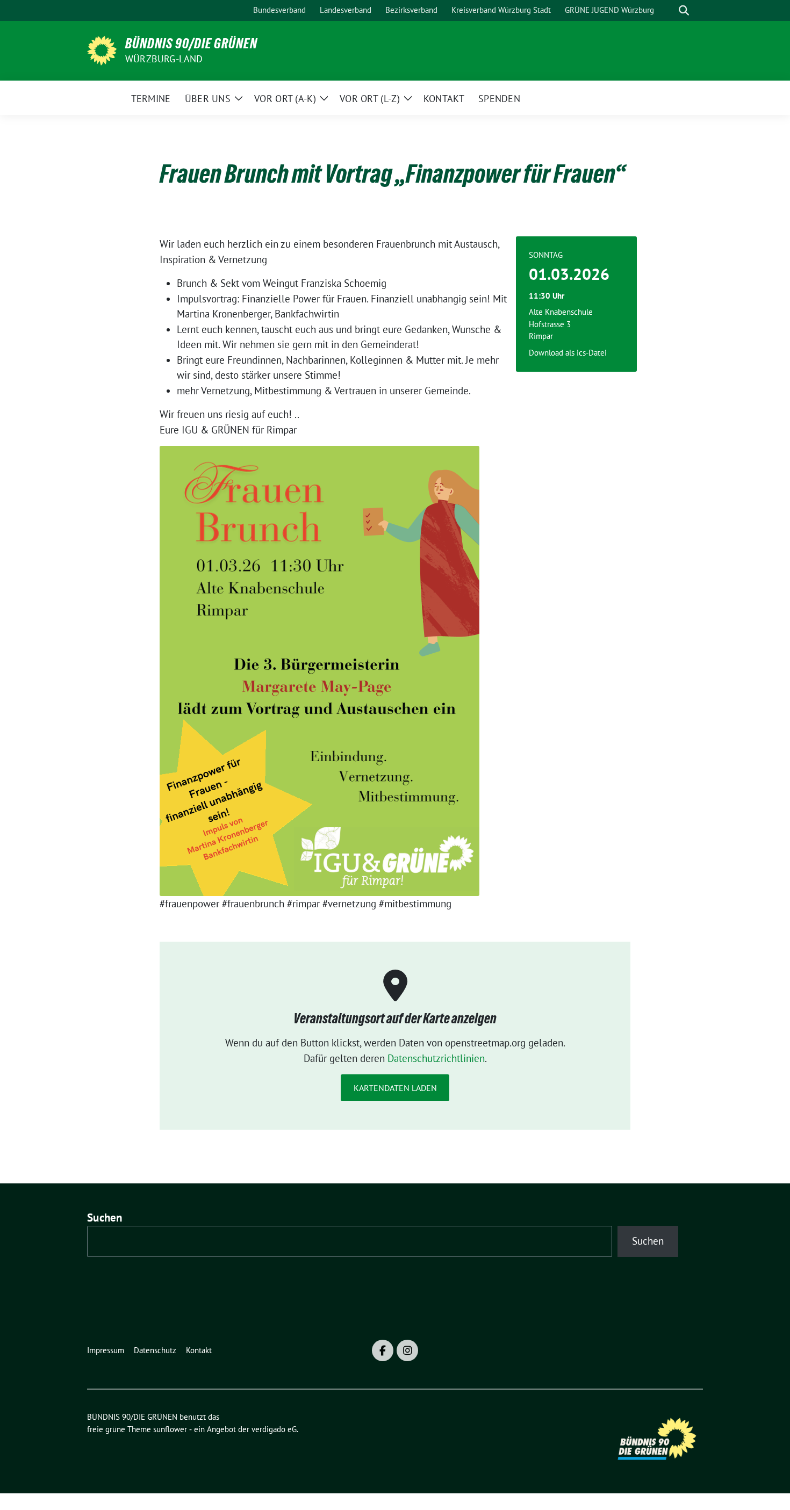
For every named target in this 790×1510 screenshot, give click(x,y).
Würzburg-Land (164, 59)
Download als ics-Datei (568, 353)
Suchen (105, 1217)
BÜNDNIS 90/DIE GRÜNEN (191, 43)
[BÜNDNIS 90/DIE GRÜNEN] (102, 49)
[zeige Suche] (683, 10)
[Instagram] (407, 1350)
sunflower (170, 1429)
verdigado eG (274, 1429)
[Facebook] (382, 1350)
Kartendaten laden (395, 1087)
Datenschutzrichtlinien (436, 1058)
